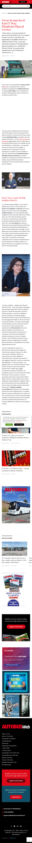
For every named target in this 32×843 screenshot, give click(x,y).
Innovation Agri (6, 765)
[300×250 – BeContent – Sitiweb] (16, 658)
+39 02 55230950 (8, 812)
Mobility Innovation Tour (9, 762)
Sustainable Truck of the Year (10, 753)
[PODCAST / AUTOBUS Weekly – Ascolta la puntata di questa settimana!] (16, 458)
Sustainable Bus (6, 741)
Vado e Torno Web (7, 736)
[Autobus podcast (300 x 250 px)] (16, 705)
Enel (4, 87)
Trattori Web (5, 748)
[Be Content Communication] (12, 838)
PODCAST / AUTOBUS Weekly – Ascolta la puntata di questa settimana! (15, 470)
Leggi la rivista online (16, 626)
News (18, 443)
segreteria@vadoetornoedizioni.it (14, 815)
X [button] (28, 417)
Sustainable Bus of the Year (10, 755)
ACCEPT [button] (9, 424)
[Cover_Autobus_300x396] (16, 504)
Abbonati (23, 1)
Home (3, 13)
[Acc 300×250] (16, 682)
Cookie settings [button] (19, 424)
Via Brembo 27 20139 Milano (12, 809)
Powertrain (5, 743)
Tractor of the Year (7, 760)
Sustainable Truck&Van (9, 738)
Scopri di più (16, 797)
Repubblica (5, 141)
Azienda (14, 565)
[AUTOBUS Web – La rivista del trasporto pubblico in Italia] (7, 2)
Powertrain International (9, 746)
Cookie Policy (18, 422)
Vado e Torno (6, 734)
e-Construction (6, 750)
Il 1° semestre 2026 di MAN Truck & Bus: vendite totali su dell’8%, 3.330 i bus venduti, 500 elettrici (14, 560)
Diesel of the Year (7, 757)
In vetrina (14, 443)
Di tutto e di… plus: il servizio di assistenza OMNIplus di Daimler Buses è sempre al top (15, 438)
